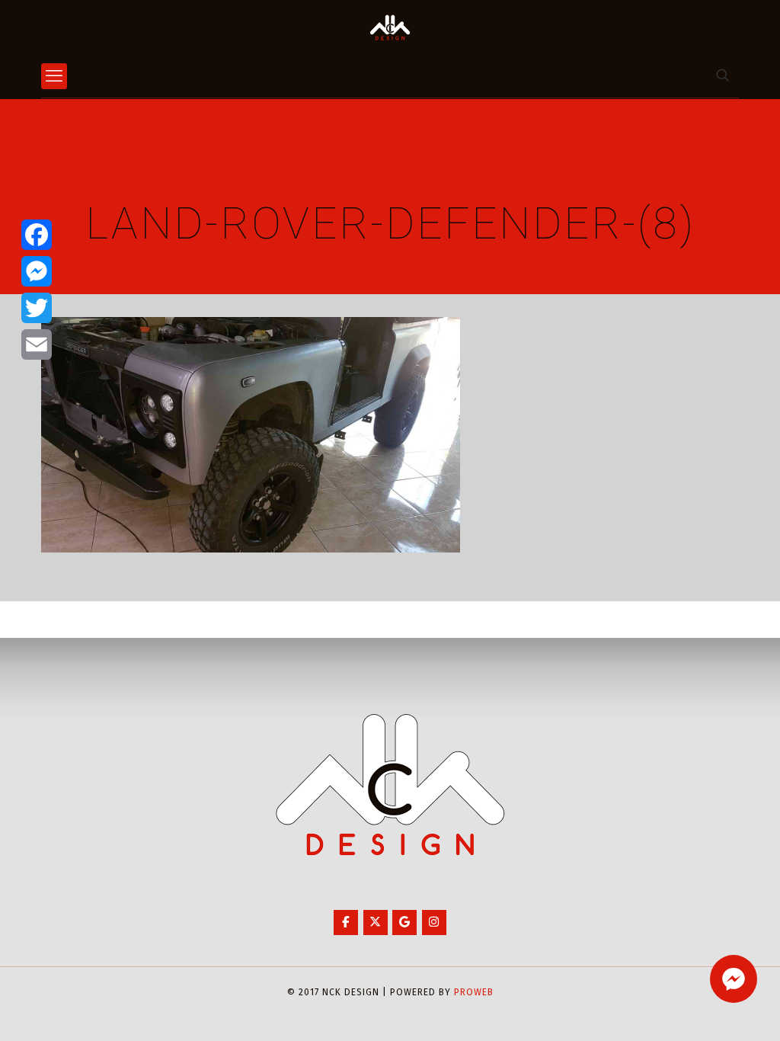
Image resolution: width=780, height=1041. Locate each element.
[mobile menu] (54, 76)
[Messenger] (36, 271)
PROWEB (474, 992)
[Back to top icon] (707, 1010)
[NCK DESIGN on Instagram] (434, 922)
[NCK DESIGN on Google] (404, 922)
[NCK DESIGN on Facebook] (346, 922)
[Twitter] (36, 308)
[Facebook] (36, 234)
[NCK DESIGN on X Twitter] (375, 922)
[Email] (36, 344)
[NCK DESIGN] (390, 27)
